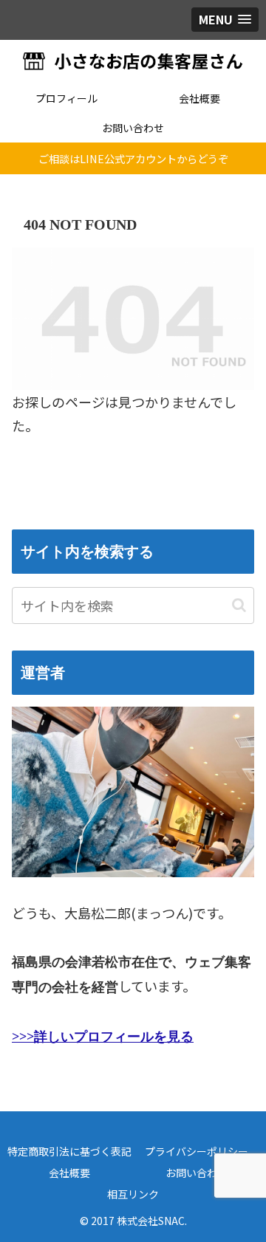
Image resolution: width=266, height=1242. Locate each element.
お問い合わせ (197, 1172)
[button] (239, 605)
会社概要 (69, 1172)
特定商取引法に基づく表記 (69, 1151)
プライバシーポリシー (196, 1151)
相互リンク (133, 1194)
